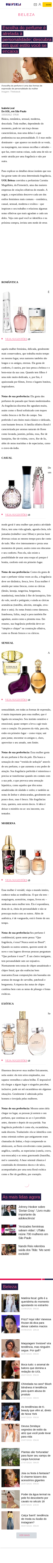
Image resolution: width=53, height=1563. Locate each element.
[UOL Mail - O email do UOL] (35, 4)
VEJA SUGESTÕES (16, 339)
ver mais (24, 1535)
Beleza (26, 14)
